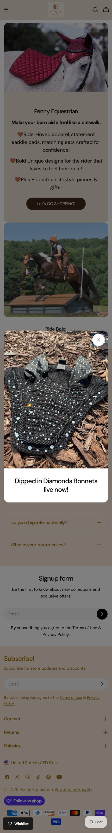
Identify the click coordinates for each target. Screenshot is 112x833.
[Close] (98, 340)
